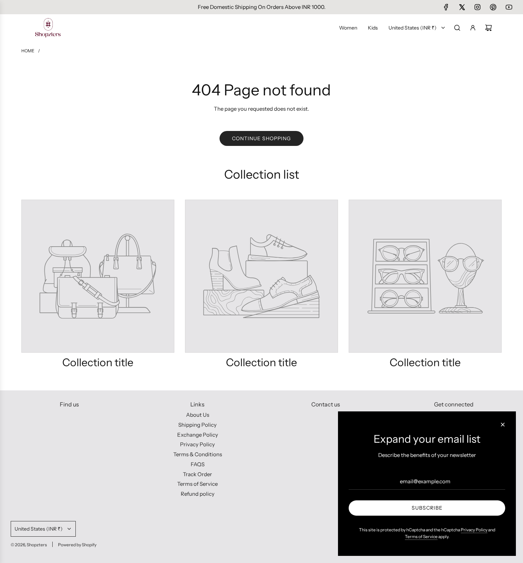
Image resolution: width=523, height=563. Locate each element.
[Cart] (488, 28)
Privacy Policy (474, 529)
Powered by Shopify (77, 544)
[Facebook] (446, 7)
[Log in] (473, 28)
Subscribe (427, 508)
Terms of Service (421, 536)
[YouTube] (509, 7)
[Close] (503, 424)
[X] (462, 7)
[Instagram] (477, 7)
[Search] (457, 28)
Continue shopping (261, 138)
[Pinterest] (493, 7)
